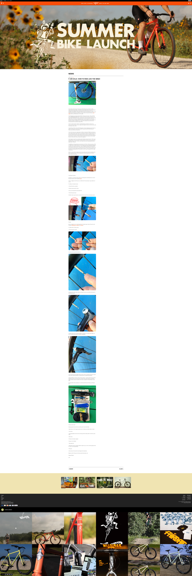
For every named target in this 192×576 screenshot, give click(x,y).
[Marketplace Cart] (191, 3)
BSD (190, 502)
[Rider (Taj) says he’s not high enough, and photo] (144, 528)
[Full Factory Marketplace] (1, 0)
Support (184, 495)
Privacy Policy (189, 498)
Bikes (82, 3)
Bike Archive (183, 499)
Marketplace (189, 495)
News (108, 3)
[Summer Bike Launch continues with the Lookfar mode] (48, 560)
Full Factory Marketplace (181, 501)
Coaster (77, 225)
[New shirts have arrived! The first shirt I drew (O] (176, 528)
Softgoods (2, 498)
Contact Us (184, 496)
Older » (121, 468)
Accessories (90, 3)
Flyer (80, 178)
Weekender (74, 225)
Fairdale (2, 495)
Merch (100, 3)
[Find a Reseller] (1, 3)
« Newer (70, 468)
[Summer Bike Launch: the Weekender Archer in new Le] (16, 560)
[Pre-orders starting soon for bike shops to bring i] (112, 528)
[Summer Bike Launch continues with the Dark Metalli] (112, 560)
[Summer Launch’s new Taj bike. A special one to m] (80, 560)
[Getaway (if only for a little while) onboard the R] (16, 528)
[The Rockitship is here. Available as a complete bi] (48, 528)
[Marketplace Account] (189, 3)
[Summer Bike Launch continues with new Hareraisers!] (144, 560)
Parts (85, 3)
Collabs (104, 3)
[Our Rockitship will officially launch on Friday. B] (80, 528)
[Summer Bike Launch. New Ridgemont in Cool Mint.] (176, 560)
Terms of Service (189, 499)
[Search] (3, 3)
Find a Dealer (189, 496)
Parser (82, 225)
